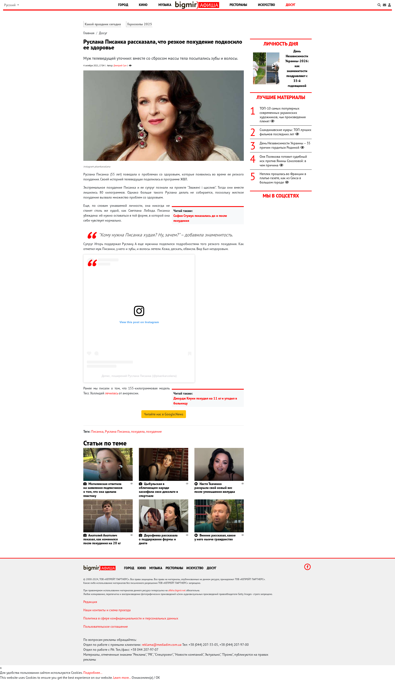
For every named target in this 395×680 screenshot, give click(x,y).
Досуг (290, 5)
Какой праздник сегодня (103, 24)
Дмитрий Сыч (120, 65)
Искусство (266, 5)
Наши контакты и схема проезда (107, 610)
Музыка (164, 5)
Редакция (90, 602)
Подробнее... (92, 673)
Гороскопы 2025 (139, 24)
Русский (10, 5)
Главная (88, 33)
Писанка (97, 431)
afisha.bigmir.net (177, 590)
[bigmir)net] (187, 5)
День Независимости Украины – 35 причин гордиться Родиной (285, 145)
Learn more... (122, 677)
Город (123, 5)
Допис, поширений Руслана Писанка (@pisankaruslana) (139, 375)
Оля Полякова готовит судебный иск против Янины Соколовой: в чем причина (283, 160)
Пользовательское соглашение (105, 626)
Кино (143, 5)
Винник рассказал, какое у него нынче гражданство (215, 537)
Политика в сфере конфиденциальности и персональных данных (130, 618)
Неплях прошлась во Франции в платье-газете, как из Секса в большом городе (283, 178)
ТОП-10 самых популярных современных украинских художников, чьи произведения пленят (283, 114)
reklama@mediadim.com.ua (161, 645)
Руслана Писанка (117, 431)
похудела (138, 431)
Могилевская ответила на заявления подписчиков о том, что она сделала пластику (102, 490)
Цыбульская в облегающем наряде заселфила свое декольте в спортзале (158, 490)
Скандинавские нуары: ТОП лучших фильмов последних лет (285, 132)
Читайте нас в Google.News (163, 414)
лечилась (111, 393)
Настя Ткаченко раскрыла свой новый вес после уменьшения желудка (214, 488)
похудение (154, 431)
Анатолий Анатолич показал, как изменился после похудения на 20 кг (102, 539)
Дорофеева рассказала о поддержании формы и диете (158, 539)
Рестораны (238, 5)
